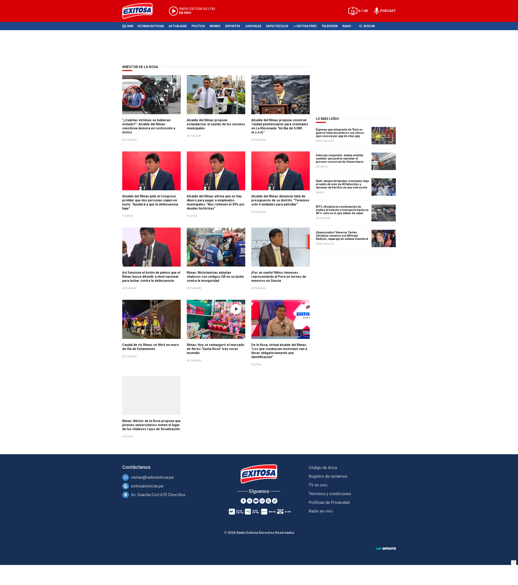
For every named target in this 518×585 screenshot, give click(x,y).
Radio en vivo (321, 511)
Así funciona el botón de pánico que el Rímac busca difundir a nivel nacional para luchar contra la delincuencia (151, 277)
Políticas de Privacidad (329, 502)
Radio (347, 26)
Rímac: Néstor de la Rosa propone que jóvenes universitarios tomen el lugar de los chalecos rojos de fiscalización (151, 425)
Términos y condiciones (330, 493)
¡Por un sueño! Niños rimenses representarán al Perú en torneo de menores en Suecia (278, 277)
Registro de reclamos (328, 476)
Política (198, 26)
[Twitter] (249, 501)
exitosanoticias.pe (147, 486)
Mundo (215, 26)
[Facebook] (243, 501)
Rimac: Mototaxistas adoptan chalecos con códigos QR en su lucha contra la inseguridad (215, 277)
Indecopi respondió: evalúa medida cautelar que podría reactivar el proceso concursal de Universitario (340, 158)
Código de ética (323, 467)
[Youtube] (256, 501)
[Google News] (268, 501)
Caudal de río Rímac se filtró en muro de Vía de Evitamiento (150, 347)
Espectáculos (277, 26)
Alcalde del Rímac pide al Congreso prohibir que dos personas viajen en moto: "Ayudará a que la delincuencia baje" (150, 202)
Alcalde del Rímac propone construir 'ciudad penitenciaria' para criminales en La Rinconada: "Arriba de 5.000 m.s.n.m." (279, 126)
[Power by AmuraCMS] (386, 549)
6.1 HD (363, 11)
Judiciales (253, 26)
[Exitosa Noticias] (140, 11)
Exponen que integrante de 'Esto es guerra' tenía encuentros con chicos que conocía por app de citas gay (340, 133)
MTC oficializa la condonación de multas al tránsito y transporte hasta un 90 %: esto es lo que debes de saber (342, 210)
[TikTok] (274, 501)
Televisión (330, 26)
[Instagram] (262, 501)
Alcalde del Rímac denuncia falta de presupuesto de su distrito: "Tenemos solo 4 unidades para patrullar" (280, 200)
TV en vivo (318, 485)
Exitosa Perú (307, 26)
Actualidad (178, 26)
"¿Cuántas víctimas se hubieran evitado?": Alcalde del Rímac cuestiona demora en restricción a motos (148, 126)
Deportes (232, 26)
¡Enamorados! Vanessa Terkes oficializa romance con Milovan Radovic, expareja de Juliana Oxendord (342, 235)
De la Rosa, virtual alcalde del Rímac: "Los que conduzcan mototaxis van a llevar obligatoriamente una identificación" (279, 351)
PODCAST (388, 11)
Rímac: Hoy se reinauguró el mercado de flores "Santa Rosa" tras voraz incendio (215, 349)
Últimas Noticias (151, 26)
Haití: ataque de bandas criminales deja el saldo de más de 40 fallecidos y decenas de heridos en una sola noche (342, 184)
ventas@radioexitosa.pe (152, 477)
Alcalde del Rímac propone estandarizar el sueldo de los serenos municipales (216, 124)
